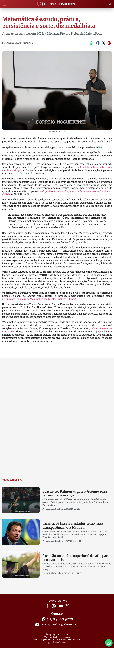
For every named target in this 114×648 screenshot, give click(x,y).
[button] (4, 4)
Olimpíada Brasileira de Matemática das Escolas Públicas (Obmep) (40, 299)
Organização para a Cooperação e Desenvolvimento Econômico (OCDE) (57, 193)
